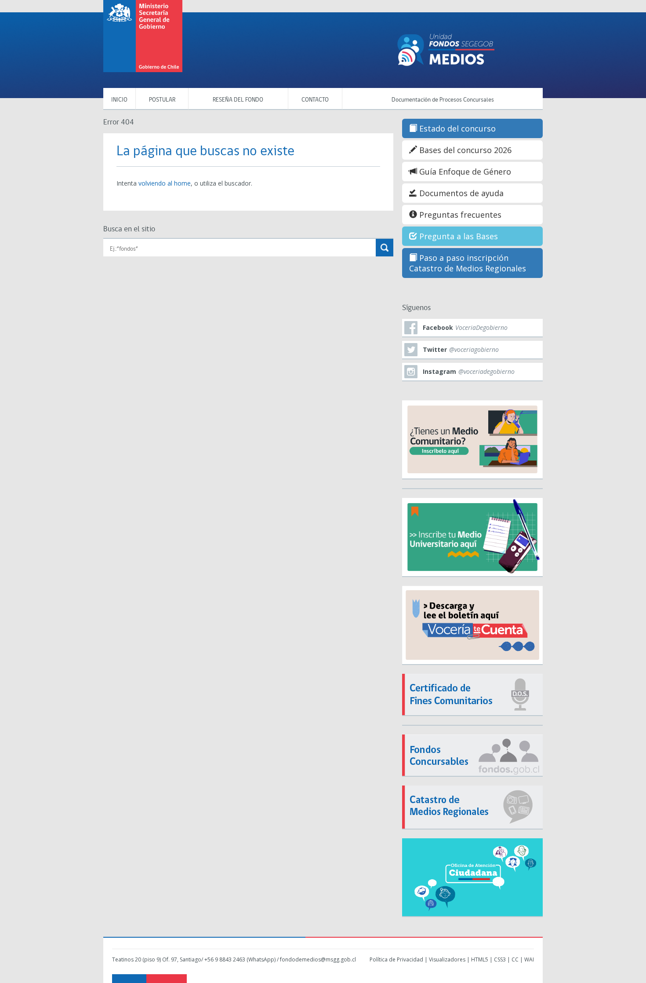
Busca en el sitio (129, 229)
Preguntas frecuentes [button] (459, 214)
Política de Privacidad (396, 959)
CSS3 (500, 959)
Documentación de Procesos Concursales (443, 100)
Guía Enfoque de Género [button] (464, 171)
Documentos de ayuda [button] (460, 193)
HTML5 (479, 959)
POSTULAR (162, 100)
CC (515, 959)
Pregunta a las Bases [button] (457, 236)
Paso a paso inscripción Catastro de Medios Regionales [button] (467, 263)
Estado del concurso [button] (456, 128)
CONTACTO (315, 100)
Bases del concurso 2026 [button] (464, 150)
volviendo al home (164, 183)
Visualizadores (447, 959)
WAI (529, 959)
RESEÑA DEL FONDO (238, 100)
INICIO (119, 100)
